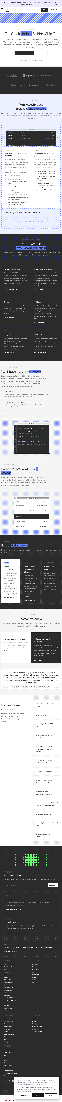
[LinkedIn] (13, 1081)
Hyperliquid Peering (9, 982)
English (9, 1100)
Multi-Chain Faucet (9, 1034)
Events (6, 1057)
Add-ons (6, 1005)
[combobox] (9, 1100)
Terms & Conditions (37, 1031)
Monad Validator (8, 990)
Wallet (34, 979)
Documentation (8, 1021)
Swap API (6, 1003)
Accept (38, 1095)
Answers (34, 1021)
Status (6, 1039)
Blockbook (7, 995)
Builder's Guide (8, 1026)
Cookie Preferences (9, 1075)
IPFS (5, 974)
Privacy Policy (39, 1084)
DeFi (33, 972)
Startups (34, 967)
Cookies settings (25, 1095)
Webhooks (7, 972)
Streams (6, 969)
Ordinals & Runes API (10, 1000)
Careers (6, 1063)
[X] (5, 1081)
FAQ (5, 1068)
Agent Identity (8, 1008)
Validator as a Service (10, 985)
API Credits (7, 1029)
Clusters (6, 977)
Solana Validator (8, 987)
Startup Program (8, 1070)
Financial (34, 977)
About (5, 1050)
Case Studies (7, 1052)
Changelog (7, 1042)
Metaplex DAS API (9, 998)
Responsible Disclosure (38, 1026)
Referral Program (8, 1065)
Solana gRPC (7, 979)
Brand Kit (6, 1060)
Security (34, 1024)
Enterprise (35, 964)
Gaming (34, 982)
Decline (51, 1095)
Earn (5, 1010)
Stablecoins (35, 974)
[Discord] (9, 1081)
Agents (34, 1018)
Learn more (55, 3)
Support (6, 1036)
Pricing (6, 964)
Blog (5, 1055)
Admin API (7, 1018)
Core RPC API (8, 967)
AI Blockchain (36, 969)
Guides (6, 1024)
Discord (6, 1031)
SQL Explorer (7, 992)
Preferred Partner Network (11, 1073)
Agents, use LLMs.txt (9, 951)
